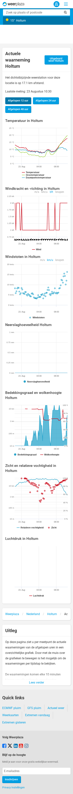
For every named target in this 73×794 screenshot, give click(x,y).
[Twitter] (9, 746)
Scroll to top (67, 788)
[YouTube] (21, 746)
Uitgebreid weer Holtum (56, 59)
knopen (59, 192)
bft (51, 192)
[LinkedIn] (16, 746)
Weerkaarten (10, 715)
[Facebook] (4, 746)
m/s (36, 192)
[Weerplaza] (13, 4)
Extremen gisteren (14, 722)
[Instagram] (26, 746)
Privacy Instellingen (13, 787)
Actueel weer (56, 708)
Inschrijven (11, 779)
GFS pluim (34, 708)
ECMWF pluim (11, 708)
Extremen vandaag (37, 715)
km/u (44, 192)
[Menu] (66, 4)
